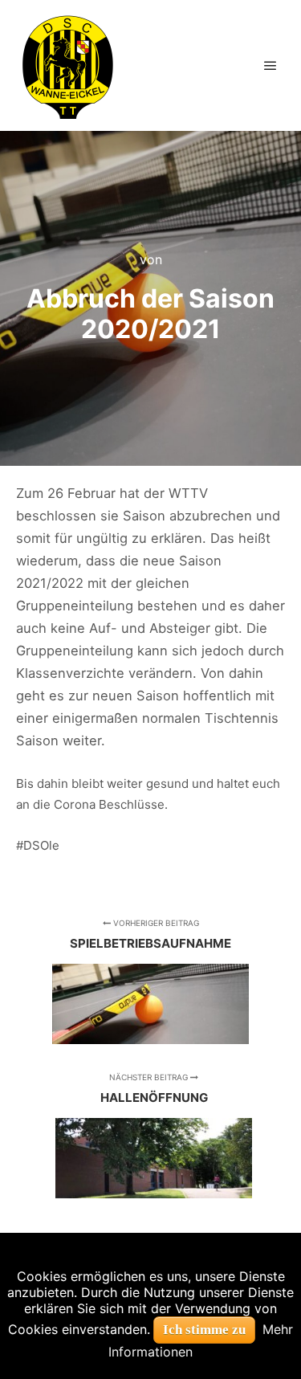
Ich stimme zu (204, 1329)
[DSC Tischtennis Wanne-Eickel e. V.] (67, 65)
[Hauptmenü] (270, 65)
